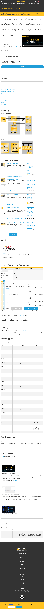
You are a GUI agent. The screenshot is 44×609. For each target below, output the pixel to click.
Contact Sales (22, 69)
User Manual (3, 277)
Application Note (4, 273)
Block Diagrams (4, 82)
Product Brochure (17, 271)
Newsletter (22, 561)
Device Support (4, 95)
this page (15, 46)
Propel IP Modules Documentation (7, 91)
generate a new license (7, 334)
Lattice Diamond (23, 218)
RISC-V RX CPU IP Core (12, 194)
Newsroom (22, 557)
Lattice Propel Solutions (5, 84)
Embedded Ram (9, 229)
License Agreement (22, 72)
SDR (18, 176)
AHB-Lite (8, 174)
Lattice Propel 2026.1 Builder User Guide (13, 305)
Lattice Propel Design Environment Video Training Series (9, 531)
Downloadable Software (33, 271)
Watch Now (15, 480)
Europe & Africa (22, 568)
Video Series (3, 104)
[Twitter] (22, 591)
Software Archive (22, 315)
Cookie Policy (11, 604)
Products (5, 3)
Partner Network (22, 579)
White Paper (16, 277)
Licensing (22, 66)
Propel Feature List (4, 98)
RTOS (19, 203)
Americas (22, 567)
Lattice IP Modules (32, 323)
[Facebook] (19, 591)
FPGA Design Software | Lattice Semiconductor (16, 3)
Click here (2, 456)
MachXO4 (28, 173)
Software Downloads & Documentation (9, 54)
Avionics (20, 176)
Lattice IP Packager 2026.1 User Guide (12, 290)
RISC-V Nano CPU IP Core (13, 207)
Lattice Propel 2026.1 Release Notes (12, 283)
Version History (4, 100)
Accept (19, 606)
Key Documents (5, 271)
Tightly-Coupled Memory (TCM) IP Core (16, 222)
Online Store (22, 571)
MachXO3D (29, 164)
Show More (13, 234)
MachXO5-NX (29, 180)
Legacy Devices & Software (22, 580)
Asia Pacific (22, 569)
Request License (36, 431)
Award (2, 87)
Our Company (22, 556)
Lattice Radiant (9, 219)
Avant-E (28, 167)
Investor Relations (22, 558)
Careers (22, 560)
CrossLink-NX (30, 166)
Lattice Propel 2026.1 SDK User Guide (12, 294)
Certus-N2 (29, 163)
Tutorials (15, 275)
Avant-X (31, 171)
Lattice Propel (20, 174)
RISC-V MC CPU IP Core (12, 163)
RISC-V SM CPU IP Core (12, 179)
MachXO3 (28, 170)
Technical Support (22, 576)
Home (2, 3)
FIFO (13, 229)
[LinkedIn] (16, 591)
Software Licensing (22, 578)
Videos (2, 102)
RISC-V (17, 174)
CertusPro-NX (30, 169)
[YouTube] (25, 591)
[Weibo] (28, 591)
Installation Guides (4, 275)
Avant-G (28, 171)
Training (22, 582)
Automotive (15, 176)
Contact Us (22, 583)
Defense (10, 176)
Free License (24, 330)
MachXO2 (32, 170)
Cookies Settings (11, 606)
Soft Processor (12, 174)
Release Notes (16, 273)
